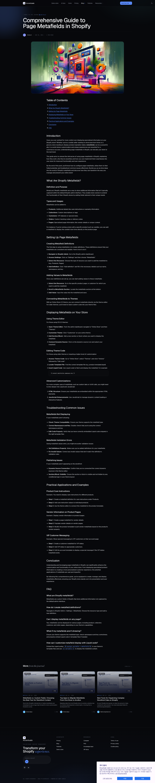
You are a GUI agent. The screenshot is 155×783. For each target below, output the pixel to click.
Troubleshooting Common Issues (60, 118)
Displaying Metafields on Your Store (61, 115)
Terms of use (114, 740)
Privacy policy (115, 743)
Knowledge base (88, 746)
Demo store (55, 3)
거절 (142, 778)
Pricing (76, 3)
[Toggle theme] (152, 3)
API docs (86, 749)
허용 (125, 778)
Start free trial (126, 3)
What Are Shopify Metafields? (59, 108)
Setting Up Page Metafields (58, 111)
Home (70, 3)
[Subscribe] (26, 761)
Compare (86, 740)
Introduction (53, 105)
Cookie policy (115, 746)
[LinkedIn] (28, 767)
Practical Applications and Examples (61, 121)
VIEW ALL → (128, 666)
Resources (99, 3)
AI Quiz (63, 3)
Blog (82, 3)
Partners (90, 3)
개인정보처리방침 (121, 773)
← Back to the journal (31, 14)
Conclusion (52, 125)
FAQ (50, 128)
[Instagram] (24, 767)
